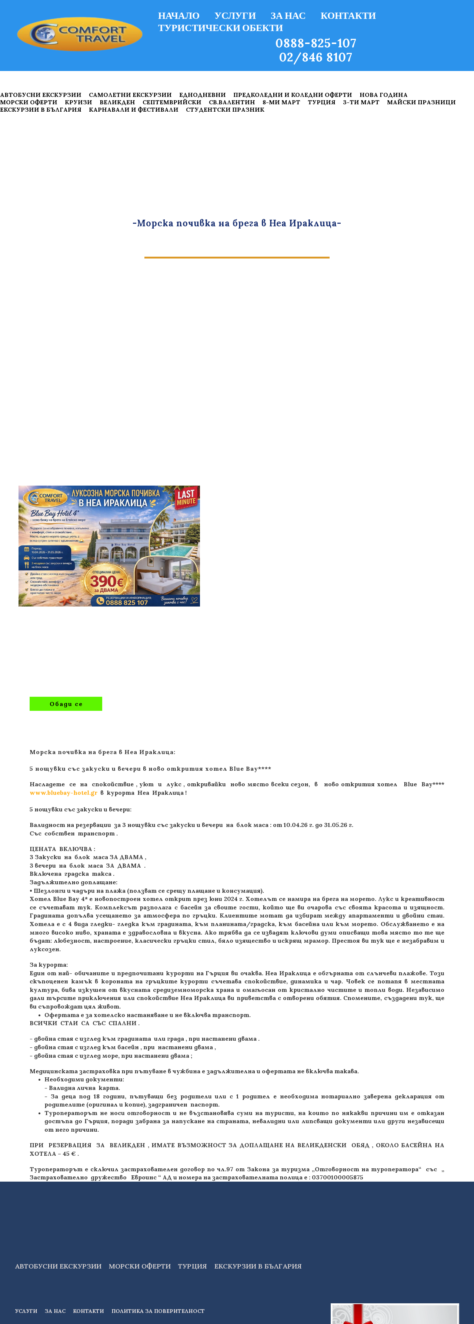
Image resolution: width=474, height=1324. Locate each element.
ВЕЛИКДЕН (117, 102)
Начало (179, 15)
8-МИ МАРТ (281, 102)
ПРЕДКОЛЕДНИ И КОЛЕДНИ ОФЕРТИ (292, 94)
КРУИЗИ (78, 102)
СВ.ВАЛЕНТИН (232, 102)
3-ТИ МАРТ (361, 102)
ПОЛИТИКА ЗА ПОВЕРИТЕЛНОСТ (158, 1311)
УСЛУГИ (235, 15)
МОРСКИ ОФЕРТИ (28, 102)
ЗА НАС (288, 15)
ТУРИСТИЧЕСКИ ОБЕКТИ (220, 27)
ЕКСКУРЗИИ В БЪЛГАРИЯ (40, 109)
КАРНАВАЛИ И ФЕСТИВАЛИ (133, 109)
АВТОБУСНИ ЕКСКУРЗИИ (40, 94)
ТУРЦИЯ (322, 102)
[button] (66, 704)
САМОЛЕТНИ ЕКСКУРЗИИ (130, 94)
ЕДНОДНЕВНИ (202, 94)
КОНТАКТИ (348, 15)
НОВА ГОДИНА (384, 94)
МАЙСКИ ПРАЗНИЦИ (421, 102)
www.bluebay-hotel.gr (63, 792)
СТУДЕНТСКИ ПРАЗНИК (225, 109)
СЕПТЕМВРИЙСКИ (172, 102)
